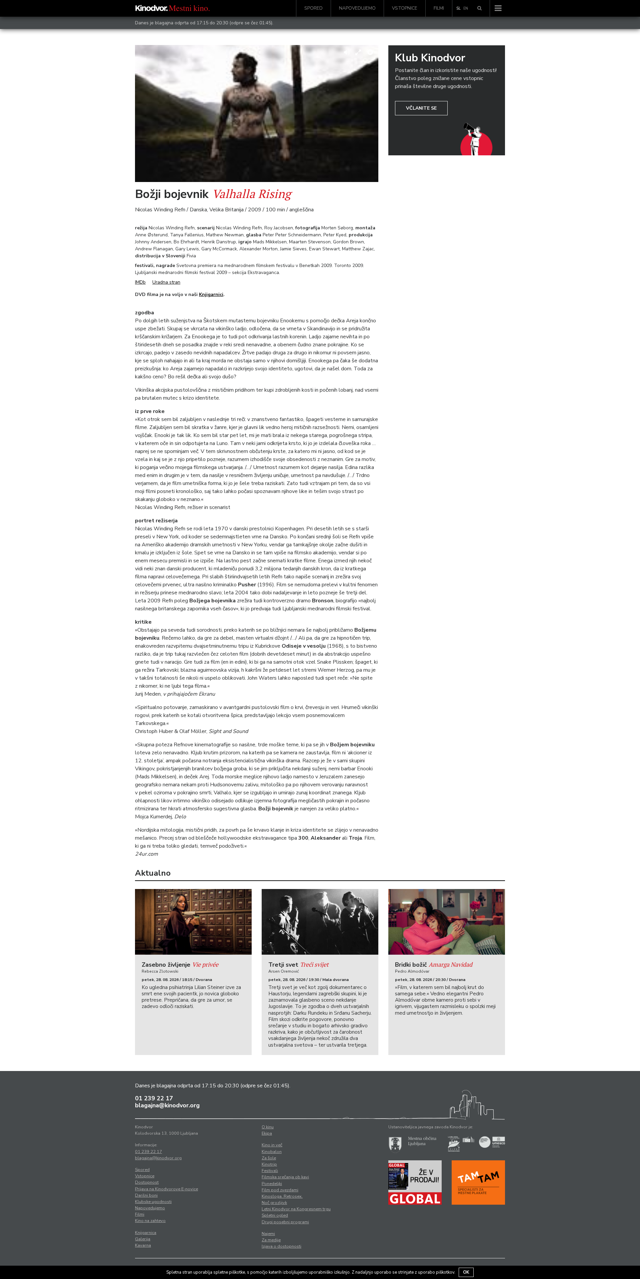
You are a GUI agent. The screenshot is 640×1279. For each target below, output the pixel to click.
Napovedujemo (357, 8)
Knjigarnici (211, 294)
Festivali (270, 1171)
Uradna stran (166, 282)
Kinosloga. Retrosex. (282, 1196)
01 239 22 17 (154, 1098)
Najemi (268, 1234)
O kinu (268, 1127)
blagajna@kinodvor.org (167, 1105)
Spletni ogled (275, 1215)
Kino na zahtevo (150, 1221)
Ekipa (267, 1133)
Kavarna (143, 1245)
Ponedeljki (272, 1184)
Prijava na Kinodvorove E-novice (166, 1189)
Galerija (142, 1239)
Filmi (439, 8)
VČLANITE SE (421, 108)
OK (466, 1272)
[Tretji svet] (320, 922)
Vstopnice (404, 8)
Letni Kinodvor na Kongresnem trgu (296, 1209)
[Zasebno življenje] (193, 922)
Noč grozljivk (274, 1203)
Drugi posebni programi (285, 1222)
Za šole (269, 1158)
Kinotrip (269, 1164)
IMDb (140, 282)
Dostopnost (147, 1182)
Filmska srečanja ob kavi (285, 1177)
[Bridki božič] (446, 922)
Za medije (271, 1240)
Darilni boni (146, 1195)
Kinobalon (272, 1152)
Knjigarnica (145, 1233)
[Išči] (479, 8)
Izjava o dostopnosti (281, 1246)
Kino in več (272, 1145)
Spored (313, 8)
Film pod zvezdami (280, 1190)
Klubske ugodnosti (153, 1202)
